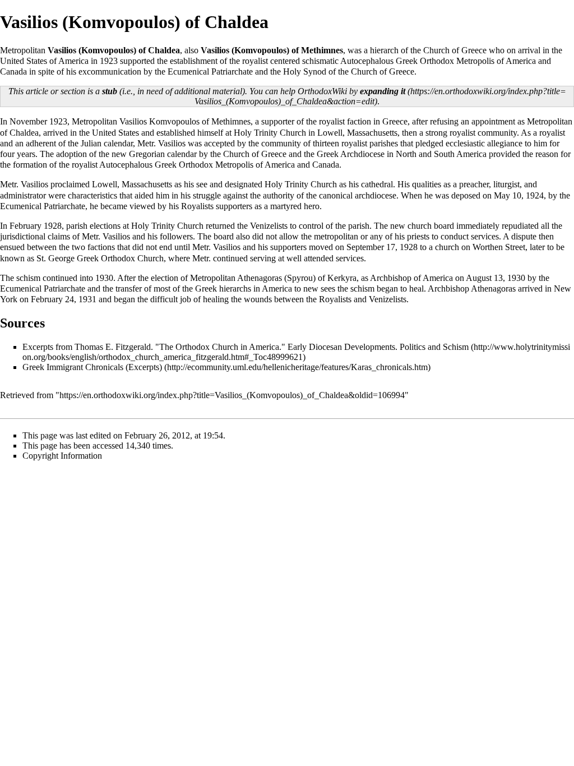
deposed (465, 195)
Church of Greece (455, 50)
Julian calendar (107, 143)
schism (28, 278)
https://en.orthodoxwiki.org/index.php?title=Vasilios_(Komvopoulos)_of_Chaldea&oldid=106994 (232, 395)
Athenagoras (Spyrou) (276, 278)
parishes (383, 143)
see (201, 184)
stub (109, 91)
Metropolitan (94, 121)
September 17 (370, 247)
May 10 (507, 195)
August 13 (484, 278)
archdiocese (375, 195)
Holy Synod (304, 71)
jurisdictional (22, 236)
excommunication (109, 71)
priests (418, 236)
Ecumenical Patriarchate (210, 71)
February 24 (52, 299)
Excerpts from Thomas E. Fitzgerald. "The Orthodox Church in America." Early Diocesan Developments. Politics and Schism (245, 347)
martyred (286, 206)
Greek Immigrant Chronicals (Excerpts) (92, 367)
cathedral (377, 184)
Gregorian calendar (163, 154)
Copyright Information (62, 455)
